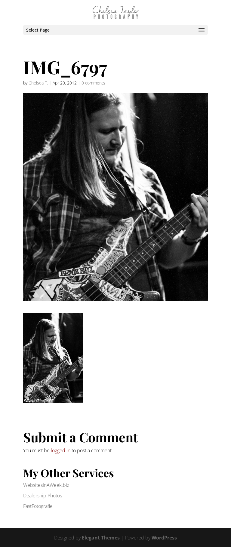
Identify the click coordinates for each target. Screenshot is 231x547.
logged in (60, 450)
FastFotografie (38, 506)
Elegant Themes (101, 537)
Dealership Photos (42, 495)
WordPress (164, 537)
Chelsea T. (38, 83)
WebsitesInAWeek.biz (46, 485)
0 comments (93, 83)
